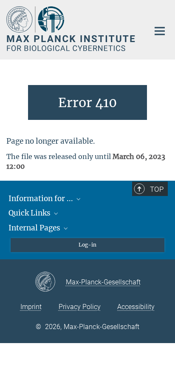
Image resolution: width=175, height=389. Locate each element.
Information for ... (41, 198)
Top (157, 189)
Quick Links (30, 213)
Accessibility (136, 307)
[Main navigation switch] (159, 31)
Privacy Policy (80, 307)
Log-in (87, 244)
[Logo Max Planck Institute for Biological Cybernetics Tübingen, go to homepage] (71, 28)
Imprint (31, 307)
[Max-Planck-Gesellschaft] (50, 282)
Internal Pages (35, 228)
